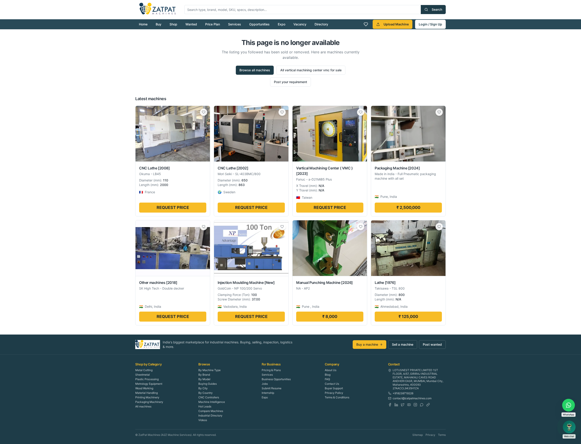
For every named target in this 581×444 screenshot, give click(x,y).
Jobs (265, 383)
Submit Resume (271, 388)
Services (234, 24)
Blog (327, 374)
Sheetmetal (142, 374)
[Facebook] (390, 405)
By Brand (204, 374)
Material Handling (146, 392)
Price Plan (212, 24)
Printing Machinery (147, 397)
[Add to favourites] (203, 112)
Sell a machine (402, 344)
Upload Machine (396, 24)
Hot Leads (204, 406)
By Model (204, 379)
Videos (202, 420)
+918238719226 (403, 393)
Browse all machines (254, 70)
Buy (158, 24)
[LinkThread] (428, 405)
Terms (442, 435)
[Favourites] (366, 24)
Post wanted (432, 344)
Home (143, 24)
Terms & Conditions (337, 397)
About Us (330, 370)
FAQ (327, 379)
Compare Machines (210, 411)
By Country (205, 392)
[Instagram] (415, 405)
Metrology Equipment (148, 383)
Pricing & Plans (271, 370)
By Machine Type (209, 370)
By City (203, 388)
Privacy (430, 435)
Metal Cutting (144, 370)
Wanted (191, 24)
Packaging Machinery (149, 402)
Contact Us (332, 383)
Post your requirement (290, 82)
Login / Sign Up (430, 24)
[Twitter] (402, 405)
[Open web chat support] (569, 427)
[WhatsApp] (421, 405)
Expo (281, 24)
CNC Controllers (208, 397)
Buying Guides (207, 383)
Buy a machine (367, 344)
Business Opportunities (276, 379)
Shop (173, 24)
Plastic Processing (147, 379)
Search (437, 9)
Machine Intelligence (211, 402)
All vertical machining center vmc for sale (311, 70)
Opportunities (259, 24)
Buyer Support (334, 388)
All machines (143, 406)
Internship (268, 392)
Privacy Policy (334, 392)
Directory (321, 24)
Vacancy (299, 24)
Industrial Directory (210, 415)
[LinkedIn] (396, 405)
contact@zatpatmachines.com (412, 398)
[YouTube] (409, 405)
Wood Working (144, 388)
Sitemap (417, 435)
